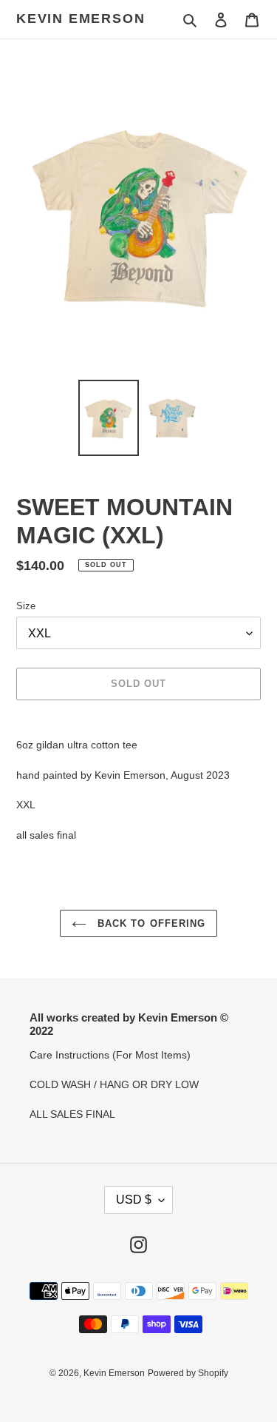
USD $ (133, 1199)
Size (25, 605)
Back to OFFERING (149, 923)
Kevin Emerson (80, 18)
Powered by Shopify (188, 1373)
